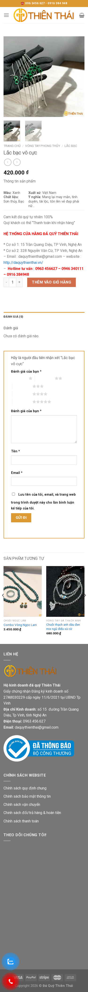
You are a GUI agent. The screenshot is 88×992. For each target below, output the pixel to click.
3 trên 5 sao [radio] (22, 386)
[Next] (77, 77)
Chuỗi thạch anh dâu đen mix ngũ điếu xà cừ (63, 627)
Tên (15, 451)
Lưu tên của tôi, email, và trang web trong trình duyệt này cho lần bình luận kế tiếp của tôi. (43, 502)
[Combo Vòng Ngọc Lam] (23, 591)
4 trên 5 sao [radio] (22, 394)
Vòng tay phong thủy (42, 146)
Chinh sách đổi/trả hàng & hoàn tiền (32, 812)
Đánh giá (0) (13, 316)
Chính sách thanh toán (21, 821)
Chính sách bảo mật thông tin (27, 796)
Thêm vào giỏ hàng (51, 282)
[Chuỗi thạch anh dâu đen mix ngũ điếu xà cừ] (65, 591)
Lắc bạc (71, 146)
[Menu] (6, 15)
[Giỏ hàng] (81, 15)
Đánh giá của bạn (26, 372)
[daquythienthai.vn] (44, 15)
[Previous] (11, 77)
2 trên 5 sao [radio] (45, 378)
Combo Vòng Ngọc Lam (20, 625)
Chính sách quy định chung (25, 788)
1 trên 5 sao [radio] (19, 378)
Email (17, 473)
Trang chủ (12, 146)
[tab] (44, 316)
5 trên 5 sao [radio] (22, 401)
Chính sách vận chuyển (22, 804)
